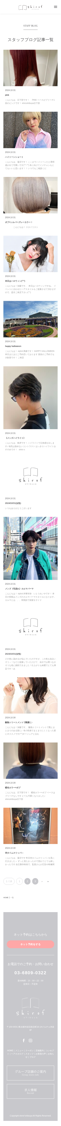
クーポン (29, 1050)
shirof (30, 7)
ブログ (32, 1057)
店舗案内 (40, 1050)
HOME (10, 1050)
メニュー (19, 1050)
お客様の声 (41, 1054)
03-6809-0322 (30, 972)
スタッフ (29, 1054)
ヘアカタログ (17, 1054)
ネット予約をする (30, 944)
